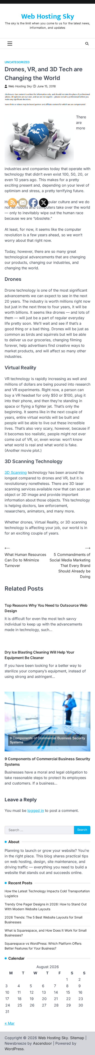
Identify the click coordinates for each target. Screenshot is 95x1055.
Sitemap (77, 1037)
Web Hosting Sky (47, 17)
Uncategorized (17, 62)
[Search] (86, 43)
